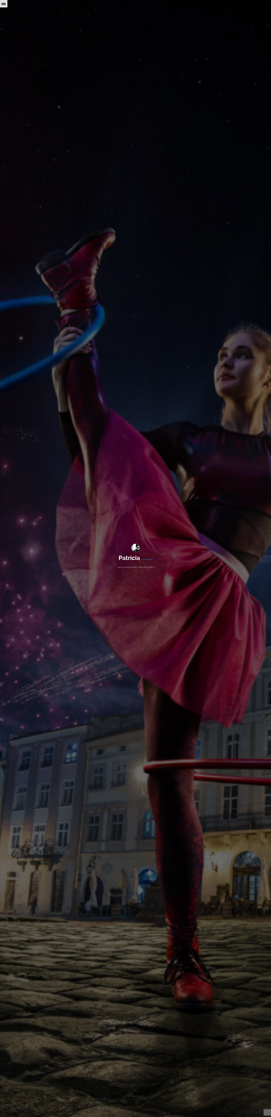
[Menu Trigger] (3, 3)
